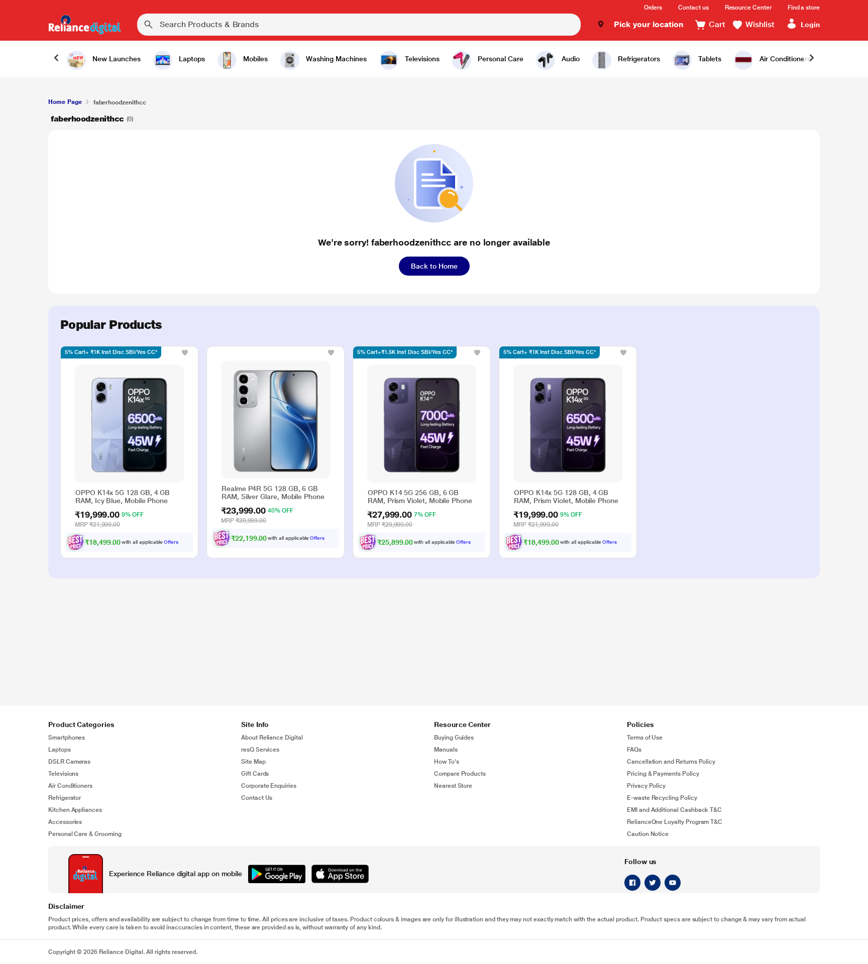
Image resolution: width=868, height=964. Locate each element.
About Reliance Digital (272, 737)
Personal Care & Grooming (85, 833)
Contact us (693, 7)
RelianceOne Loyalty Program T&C (674, 821)
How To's (446, 761)
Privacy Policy (646, 785)
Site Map (253, 761)
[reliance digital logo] (84, 25)
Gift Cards (255, 773)
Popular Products (111, 325)
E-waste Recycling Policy (662, 797)
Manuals (446, 749)
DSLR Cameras (69, 761)
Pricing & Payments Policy (663, 773)
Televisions (63, 773)
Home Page (64, 101)
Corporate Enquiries (268, 785)
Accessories (65, 821)
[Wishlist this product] (185, 352)
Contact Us (256, 797)
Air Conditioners (70, 785)
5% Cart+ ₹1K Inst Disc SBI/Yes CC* (111, 352)
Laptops (59, 749)
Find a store (804, 7)
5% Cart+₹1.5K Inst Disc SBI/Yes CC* (405, 352)
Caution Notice (648, 833)
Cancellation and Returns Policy (671, 761)
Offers (171, 542)
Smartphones (66, 737)
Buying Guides (454, 737)
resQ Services (260, 749)
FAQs (634, 749)
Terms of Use (645, 737)
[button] (640, 24)
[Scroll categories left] (56, 58)
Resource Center (748, 7)
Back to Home (434, 266)
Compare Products (460, 773)
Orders (653, 7)
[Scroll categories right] (812, 58)
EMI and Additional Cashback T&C (674, 809)
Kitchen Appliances (75, 809)
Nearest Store (453, 785)
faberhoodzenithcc (87, 119)
